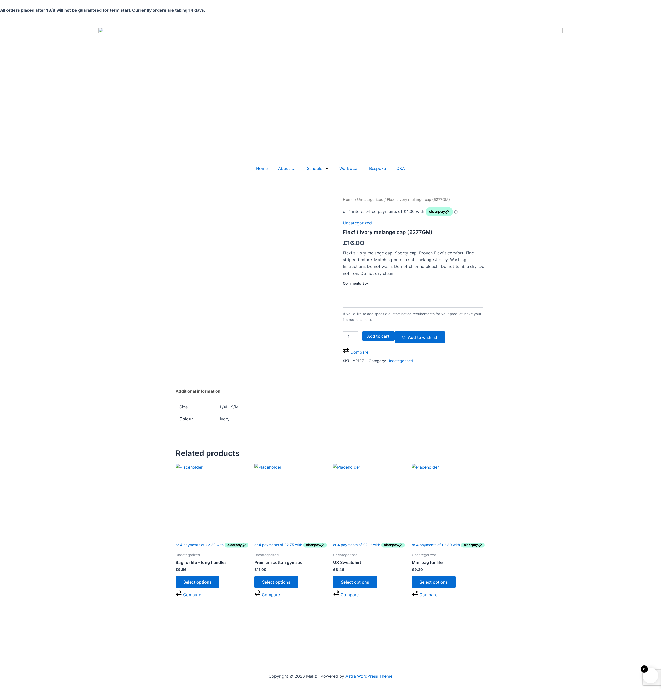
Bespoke (377, 168)
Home (262, 168)
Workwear (349, 168)
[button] (355, 352)
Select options (197, 582)
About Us (287, 168)
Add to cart (378, 336)
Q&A (400, 168)
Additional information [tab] (198, 391)
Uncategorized (370, 199)
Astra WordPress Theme (368, 676)
